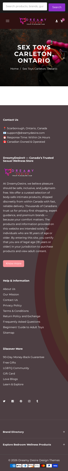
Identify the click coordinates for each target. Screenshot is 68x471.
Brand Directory (13, 431)
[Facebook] (13, 401)
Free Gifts (9, 362)
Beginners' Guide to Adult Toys (23, 327)
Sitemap (8, 332)
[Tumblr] (37, 401)
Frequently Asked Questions (21, 321)
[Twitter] (4, 401)
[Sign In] (56, 21)
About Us (9, 289)
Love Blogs (10, 379)
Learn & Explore (13, 384)
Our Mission (11, 294)
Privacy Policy (12, 305)
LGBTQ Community (16, 368)
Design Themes (49, 460)
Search (56, 7)
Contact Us (10, 300)
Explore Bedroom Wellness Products (27, 444)
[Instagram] (29, 401)
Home (14, 68)
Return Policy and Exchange (21, 316)
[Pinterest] (21, 401)
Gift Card (9, 373)
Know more (13, 263)
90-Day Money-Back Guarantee (23, 357)
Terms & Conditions (16, 311)
